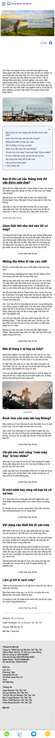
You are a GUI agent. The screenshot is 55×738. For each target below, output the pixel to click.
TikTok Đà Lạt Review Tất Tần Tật (19, 695)
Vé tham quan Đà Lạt (13, 677)
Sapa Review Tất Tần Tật (14, 690)
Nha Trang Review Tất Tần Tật (17, 697)
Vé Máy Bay (8, 682)
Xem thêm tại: (13, 166)
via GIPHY (27, 412)
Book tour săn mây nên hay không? (21, 149)
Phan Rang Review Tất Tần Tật (17, 702)
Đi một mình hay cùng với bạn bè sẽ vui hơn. (25, 156)
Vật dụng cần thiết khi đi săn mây (20, 159)
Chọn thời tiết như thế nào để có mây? (23, 138)
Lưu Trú (6, 670)
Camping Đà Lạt (10, 675)
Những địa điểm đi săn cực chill (20, 142)
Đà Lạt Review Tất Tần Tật (30, 622)
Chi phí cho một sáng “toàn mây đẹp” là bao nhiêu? (28, 152)
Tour (5, 679)
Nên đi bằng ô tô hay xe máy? (19, 145)
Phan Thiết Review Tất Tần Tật (17, 700)
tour (12, 325)
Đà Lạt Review (17, 618)
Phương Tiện (9, 672)
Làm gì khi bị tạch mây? (16, 162)
